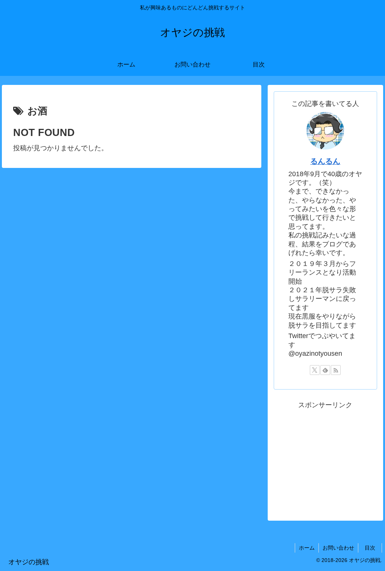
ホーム (307, 548)
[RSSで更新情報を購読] (336, 370)
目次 (372, 548)
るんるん (325, 161)
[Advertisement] (325, 458)
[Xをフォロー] (315, 370)
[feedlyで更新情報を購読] (325, 370)
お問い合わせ (338, 548)
